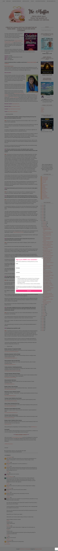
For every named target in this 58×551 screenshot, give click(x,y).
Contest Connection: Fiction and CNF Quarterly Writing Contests (28, 279)
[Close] (42, 258)
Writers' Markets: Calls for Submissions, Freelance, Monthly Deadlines (29, 283)
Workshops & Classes (21, 282)
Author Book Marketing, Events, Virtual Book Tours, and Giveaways (28, 278)
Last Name (18, 272)
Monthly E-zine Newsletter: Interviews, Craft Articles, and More (28, 281)
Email (17, 263)
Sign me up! (29, 290)
